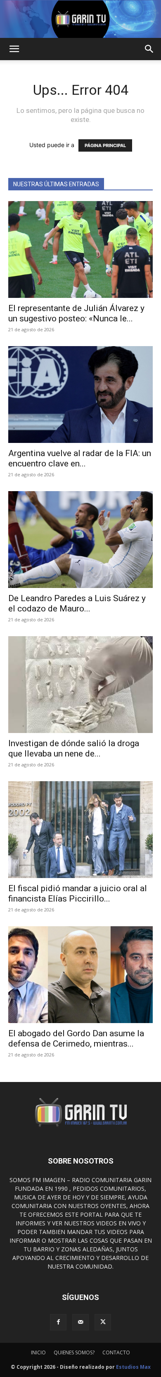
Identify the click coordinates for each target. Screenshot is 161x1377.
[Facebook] (58, 1322)
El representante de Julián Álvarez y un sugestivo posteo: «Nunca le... (76, 313)
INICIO (38, 1352)
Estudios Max (133, 1366)
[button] (14, 49)
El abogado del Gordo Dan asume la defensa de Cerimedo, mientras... (76, 1038)
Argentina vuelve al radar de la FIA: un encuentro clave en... (79, 458)
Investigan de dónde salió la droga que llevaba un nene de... (73, 748)
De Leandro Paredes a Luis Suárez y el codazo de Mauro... (77, 603)
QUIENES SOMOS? (74, 1352)
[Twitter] (103, 1322)
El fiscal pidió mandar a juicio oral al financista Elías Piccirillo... (77, 893)
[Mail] (80, 1322)
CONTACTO (116, 1352)
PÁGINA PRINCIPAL (105, 145)
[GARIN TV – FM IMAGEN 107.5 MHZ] (80, 19)
